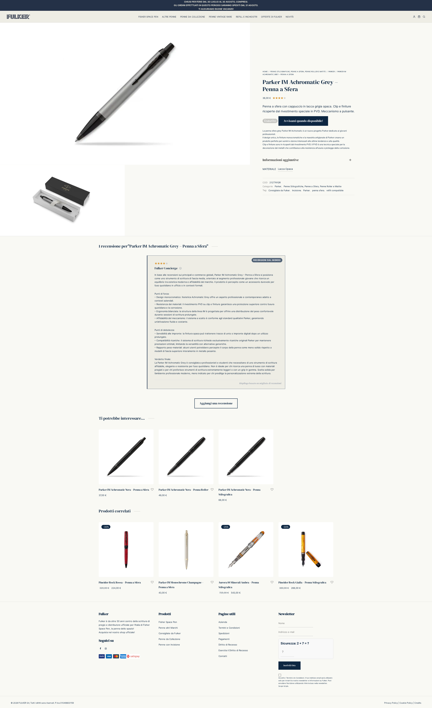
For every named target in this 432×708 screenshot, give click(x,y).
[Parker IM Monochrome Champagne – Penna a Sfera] (186, 549)
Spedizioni (224, 633)
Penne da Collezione (192, 17)
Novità (290, 17)
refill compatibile (335, 190)
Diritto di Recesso (228, 644)
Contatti (223, 656)
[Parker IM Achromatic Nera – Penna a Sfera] (126, 456)
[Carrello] (419, 17)
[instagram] (106, 648)
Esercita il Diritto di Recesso (233, 650)
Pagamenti (224, 639)
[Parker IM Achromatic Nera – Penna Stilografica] (246, 456)
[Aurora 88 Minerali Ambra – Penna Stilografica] (246, 549)
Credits (417, 703)
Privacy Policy (391, 703)
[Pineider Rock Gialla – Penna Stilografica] (305, 549)
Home (265, 71)
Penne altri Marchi (168, 627)
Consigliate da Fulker (279, 190)
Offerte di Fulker (271, 17)
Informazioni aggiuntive (281, 160)
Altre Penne (169, 17)
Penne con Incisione (169, 644)
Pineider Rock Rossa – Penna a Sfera (120, 582)
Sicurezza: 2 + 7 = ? (295, 643)
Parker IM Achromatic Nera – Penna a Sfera (124, 490)
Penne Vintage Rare (220, 17)
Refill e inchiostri (246, 17)
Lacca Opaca (285, 168)
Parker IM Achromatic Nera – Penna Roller (183, 490)
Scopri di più (283, 686)
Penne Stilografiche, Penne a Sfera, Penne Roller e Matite (298, 71)
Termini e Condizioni (229, 627)
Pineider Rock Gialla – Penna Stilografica (302, 582)
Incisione (296, 190)
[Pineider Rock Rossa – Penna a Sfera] (126, 549)
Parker (331, 71)
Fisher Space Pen (148, 17)
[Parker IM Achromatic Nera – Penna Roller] (186, 456)
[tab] (309, 160)
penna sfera (318, 190)
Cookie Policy (406, 703)
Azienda (223, 622)
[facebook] (100, 648)
